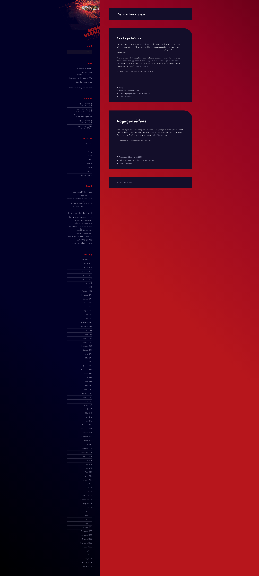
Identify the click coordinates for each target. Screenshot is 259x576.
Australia (89, 144)
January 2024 (87, 267)
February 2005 (87, 563)
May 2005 (88, 559)
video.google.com (142, 66)
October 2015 (87, 401)
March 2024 (88, 263)
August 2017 (88, 354)
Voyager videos (131, 121)
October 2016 (87, 374)
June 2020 (88, 315)
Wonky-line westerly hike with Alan (80, 88)
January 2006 (87, 527)
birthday (84, 192)
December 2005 (86, 531)
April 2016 (88, 385)
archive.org (153, 132)
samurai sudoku (72, 226)
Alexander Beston (80, 115)
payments (90, 217)
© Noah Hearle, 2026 (124, 182)
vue (78, 240)
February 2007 (87, 480)
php (90, 220)
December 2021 (86, 295)
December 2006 (86, 488)
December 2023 (86, 271)
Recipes (89, 164)
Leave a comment (125, 97)
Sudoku (89, 171)
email (90, 198)
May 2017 (88, 358)
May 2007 (88, 468)
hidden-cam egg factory (131, 61)
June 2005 (88, 555)
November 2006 (86, 492)
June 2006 (88, 511)
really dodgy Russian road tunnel (153, 61)
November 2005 (86, 535)
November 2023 (86, 275)
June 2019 (88, 330)
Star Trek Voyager (146, 44)
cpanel (84, 195)
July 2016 (89, 378)
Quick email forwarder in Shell (86, 104)
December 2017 (86, 346)
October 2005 (87, 539)
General (89, 156)
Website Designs (86, 175)
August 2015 (88, 405)
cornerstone (77, 195)
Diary (90, 152)
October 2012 (87, 441)
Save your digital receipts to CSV (80, 78)
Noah (79, 104)
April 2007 (88, 472)
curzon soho (70, 198)
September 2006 (86, 500)
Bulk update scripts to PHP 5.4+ (85, 127)
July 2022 (89, 283)
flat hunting (75, 203)
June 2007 (88, 464)
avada (74, 192)
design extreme (83, 198)
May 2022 (88, 287)
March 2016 (88, 389)
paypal (77, 220)
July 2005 (88, 551)
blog (90, 192)
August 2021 (88, 303)
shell (80, 226)
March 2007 (88, 476)
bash (78, 192)
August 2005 (87, 547)
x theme (89, 243)
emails (72, 201)
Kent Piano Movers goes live (84, 116)
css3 (90, 195)
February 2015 (87, 425)
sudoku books (89, 230)
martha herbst (82, 217)
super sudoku (72, 236)
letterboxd (89, 210)
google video (131, 93)
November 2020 (86, 307)
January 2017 (87, 366)
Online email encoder (84, 69)
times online (88, 236)
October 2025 (87, 259)
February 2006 (87, 523)
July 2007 (89, 460)
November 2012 (86, 437)
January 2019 (87, 338)
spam (90, 226)
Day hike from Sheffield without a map (84, 83)
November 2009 (86, 448)
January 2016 (87, 397)
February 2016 (87, 393)
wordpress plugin (79, 243)
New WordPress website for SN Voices (84, 73)
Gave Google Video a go (129, 38)
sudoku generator (77, 233)
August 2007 (87, 456)
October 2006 (87, 496)
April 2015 (88, 417)
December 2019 (86, 322)
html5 (79, 206)
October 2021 (87, 299)
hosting (73, 207)
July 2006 (88, 508)
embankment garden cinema (83, 201)
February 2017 (87, 362)
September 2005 (86, 543)
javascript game (87, 207)
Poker (90, 160)
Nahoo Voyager (157, 135)
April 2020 (88, 319)
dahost (77, 198)
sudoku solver (87, 233)
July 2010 (89, 444)
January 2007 (87, 484)
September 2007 (86, 452)
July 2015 (89, 409)
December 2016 (86, 370)
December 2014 (86, 429)
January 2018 (87, 342)
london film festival (80, 213)
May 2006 (88, 515)
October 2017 (87, 350)
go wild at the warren (85, 203)
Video (121, 88)
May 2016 (88, 382)
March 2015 (88, 421)
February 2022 (87, 291)
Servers (89, 167)
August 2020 (87, 311)
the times (80, 236)
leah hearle (80, 210)
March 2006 (87, 519)
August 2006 (87, 504)
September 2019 (86, 326)
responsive (88, 223)
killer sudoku (72, 210)
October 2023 (87, 279)
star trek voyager (143, 93)
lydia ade (73, 217)
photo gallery (84, 220)
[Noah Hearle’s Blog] (89, 22)
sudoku (81, 229)
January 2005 (87, 567)
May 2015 (88, 413)
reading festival (78, 223)
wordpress (85, 239)
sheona (85, 226)
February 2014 (87, 433)
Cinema (89, 148)
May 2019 (88, 334)
